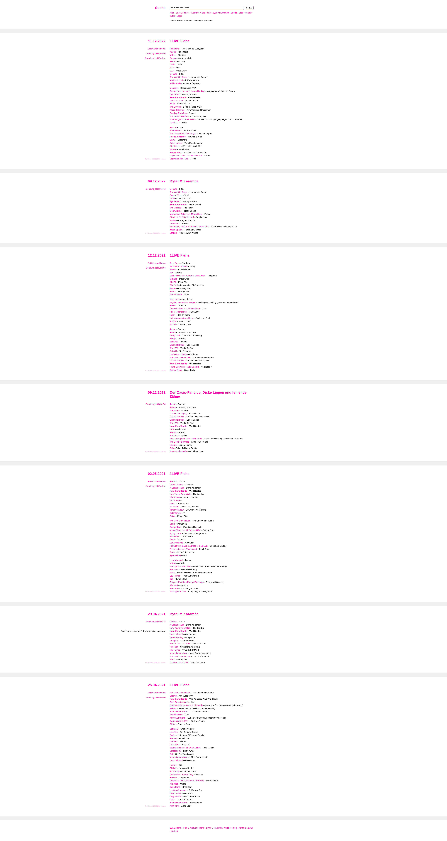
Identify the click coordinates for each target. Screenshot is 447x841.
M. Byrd (173, 74)
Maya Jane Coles (178, 155)
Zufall (172, 16)
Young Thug (175, 530)
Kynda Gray (175, 555)
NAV (198, 530)
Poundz (173, 546)
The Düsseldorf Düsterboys (182, 133)
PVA (172, 448)
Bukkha (173, 777)
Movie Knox (196, 155)
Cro (171, 579)
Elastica (173, 481)
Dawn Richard (176, 634)
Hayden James (177, 302)
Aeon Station (176, 294)
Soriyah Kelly (176, 705)
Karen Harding (198, 91)
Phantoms (174, 49)
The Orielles (175, 208)
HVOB (173, 324)
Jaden (172, 329)
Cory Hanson (176, 793)
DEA (172, 429)
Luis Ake (174, 732)
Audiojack (174, 566)
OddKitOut (174, 223)
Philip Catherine (177, 110)
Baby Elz (187, 705)
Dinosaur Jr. (175, 751)
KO (171, 272)
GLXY (172, 140)
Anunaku (174, 738)
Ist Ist (172, 104)
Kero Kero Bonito (178, 97)
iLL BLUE (203, 546)
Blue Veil (174, 285)
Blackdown (175, 497)
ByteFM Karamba (221, 13)
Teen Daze (175, 263)
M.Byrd (173, 321)
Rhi (171, 312)
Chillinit (173, 768)
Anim (172, 503)
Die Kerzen (175, 146)
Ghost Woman (176, 485)
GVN (186, 662)
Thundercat (191, 549)
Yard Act (174, 342)
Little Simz (174, 744)
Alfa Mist (174, 585)
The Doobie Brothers (179, 442)
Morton (173, 80)
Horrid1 (173, 765)
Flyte (172, 799)
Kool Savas (191, 226)
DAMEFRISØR (177, 360)
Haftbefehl (174, 226)
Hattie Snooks (192, 367)
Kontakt (248, 13)
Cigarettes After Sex (179, 159)
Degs (172, 781)
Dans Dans (175, 787)
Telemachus (181, 312)
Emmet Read (176, 370)
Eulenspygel (175, 513)
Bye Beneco (175, 94)
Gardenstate (175, 662)
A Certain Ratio (177, 488)
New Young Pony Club (180, 494)
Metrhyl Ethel (176, 211)
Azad (182, 226)
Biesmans (174, 569)
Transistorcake (182, 702)
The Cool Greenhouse (180, 357)
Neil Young (175, 318)
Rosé (172, 539)
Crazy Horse (188, 318)
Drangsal (174, 640)
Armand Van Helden (179, 91)
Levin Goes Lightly (178, 354)
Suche (160, 8)
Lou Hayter (175, 576)
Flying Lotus (175, 533)
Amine (173, 332)
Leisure (173, 445)
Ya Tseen (174, 507)
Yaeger (192, 302)
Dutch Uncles (176, 143)
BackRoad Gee (189, 546)
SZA (172, 67)
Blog (241, 13)
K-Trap (173, 61)
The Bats (174, 410)
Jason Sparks (176, 230)
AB (171, 127)
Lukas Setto (189, 119)
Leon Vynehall (176, 560)
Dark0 (172, 64)
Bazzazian (204, 226)
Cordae (173, 774)
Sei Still (173, 351)
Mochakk (174, 88)
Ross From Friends (179, 266)
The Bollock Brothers (179, 116)
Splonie (173, 696)
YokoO (173, 563)
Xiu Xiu (173, 644)
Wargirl (173, 338)
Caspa (173, 58)
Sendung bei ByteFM (156, 189)
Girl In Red (175, 500)
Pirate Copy (175, 367)
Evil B (182, 781)
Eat (171, 754)
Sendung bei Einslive (156, 53)
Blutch (173, 305)
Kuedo (173, 52)
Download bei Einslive (155, 58)
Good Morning (176, 637)
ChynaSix (198, 705)
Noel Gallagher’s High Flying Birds (186, 439)
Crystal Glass (176, 195)
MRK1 (173, 55)
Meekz (173, 220)
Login (179, 16)
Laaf (181, 80)
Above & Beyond (177, 718)
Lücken (174, 831)
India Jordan (182, 451)
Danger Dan (175, 527)
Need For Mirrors (178, 137)
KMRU (173, 269)
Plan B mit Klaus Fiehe (200, 13)
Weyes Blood (176, 152)
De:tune (190, 781)
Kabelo (173, 708)
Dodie (172, 735)
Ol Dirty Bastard (186, 217)
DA (175, 127)
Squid (172, 524)
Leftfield (173, 233)
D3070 (173, 282)
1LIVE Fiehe (182, 13)
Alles (172, 13)
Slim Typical (175, 276)
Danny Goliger (176, 309)
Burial (172, 552)
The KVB (174, 348)
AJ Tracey (174, 771)
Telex (172, 573)
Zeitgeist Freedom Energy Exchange (187, 582)
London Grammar (178, 790)
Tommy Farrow (177, 510)
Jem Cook (186, 566)
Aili (171, 702)
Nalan (172, 291)
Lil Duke (190, 530)
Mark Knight (175, 119)
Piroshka (174, 588)
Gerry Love (175, 335)
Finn (172, 451)
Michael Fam (194, 309)
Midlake (173, 279)
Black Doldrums (177, 345)
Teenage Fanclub (178, 591)
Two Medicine (176, 715)
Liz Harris (186, 644)
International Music (178, 653)
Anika (172, 516)
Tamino (173, 149)
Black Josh (200, 276)
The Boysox (175, 107)
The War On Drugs (178, 77)
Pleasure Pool (176, 100)
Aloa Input (174, 806)
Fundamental (176, 130)
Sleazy (189, 276)
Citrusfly (200, 781)
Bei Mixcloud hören (157, 49)
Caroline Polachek (178, 113)
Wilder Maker (176, 83)
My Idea (173, 122)
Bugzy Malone (176, 543)
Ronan (173, 288)
